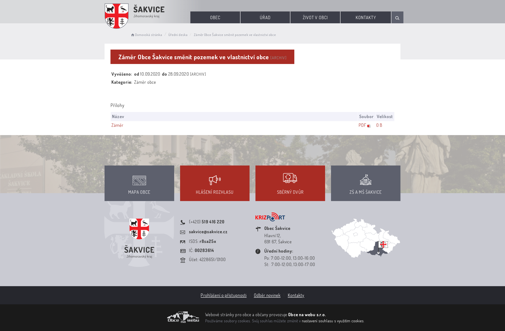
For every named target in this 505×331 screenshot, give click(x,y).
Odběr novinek (267, 295)
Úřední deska (178, 35)
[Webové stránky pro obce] (152, 317)
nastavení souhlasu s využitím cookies (333, 320)
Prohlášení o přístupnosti (224, 295)
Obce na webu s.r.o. (307, 314)
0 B (379, 125)
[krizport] (270, 221)
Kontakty (366, 17)
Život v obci (315, 17)
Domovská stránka (148, 35)
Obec (215, 17)
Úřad (265, 17)
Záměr (117, 125)
